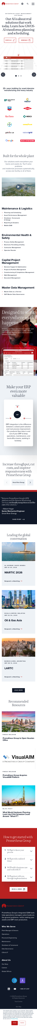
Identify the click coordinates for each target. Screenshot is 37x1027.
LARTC (8, 668)
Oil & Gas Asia (13, 620)
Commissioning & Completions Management (19, 272)
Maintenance (6, 942)
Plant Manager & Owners (10, 931)
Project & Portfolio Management (15, 270)
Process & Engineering (9, 938)
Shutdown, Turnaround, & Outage (12, 219)
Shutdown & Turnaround (10, 945)
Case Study (16, 519)
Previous (3, 74)
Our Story (5, 964)
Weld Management (10, 275)
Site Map (18, 1007)
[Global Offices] (23, 4)
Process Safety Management (14, 242)
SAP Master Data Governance (14, 294)
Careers (4, 968)
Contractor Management (12, 248)
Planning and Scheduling (12, 213)
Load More (18, 690)
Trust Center (18, 1001)
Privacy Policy (14, 1018)
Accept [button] (14, 1022)
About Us (6, 960)
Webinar (24, 40)
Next (34, 74)
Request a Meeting (12, 581)
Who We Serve (8, 926)
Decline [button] (22, 1022)
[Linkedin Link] (9, 989)
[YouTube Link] (15, 989)
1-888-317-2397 (24, 989)
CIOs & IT (5, 952)
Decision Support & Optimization (15, 267)
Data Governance (7, 949)
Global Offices (6, 971)
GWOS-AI (8, 40)
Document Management (12, 278)
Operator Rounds (10, 250)
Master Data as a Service (12, 292)
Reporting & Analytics (11, 223)
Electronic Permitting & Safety (14, 245)
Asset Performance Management (15, 215)
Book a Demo (17, 889)
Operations (5, 934)
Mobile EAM (8, 225)
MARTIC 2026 (13, 572)
